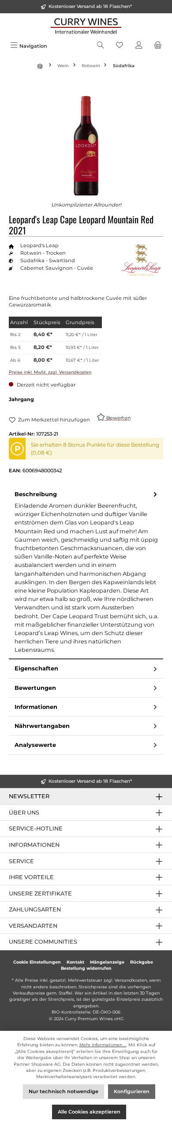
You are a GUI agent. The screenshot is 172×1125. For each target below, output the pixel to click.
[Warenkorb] (158, 46)
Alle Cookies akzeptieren (89, 1112)
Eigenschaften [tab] (36, 668)
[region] (86, 145)
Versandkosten (131, 980)
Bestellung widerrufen (86, 968)
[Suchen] (100, 46)
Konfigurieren (132, 1091)
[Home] (41, 65)
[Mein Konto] (139, 46)
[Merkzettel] (119, 46)
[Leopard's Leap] (141, 260)
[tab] (86, 572)
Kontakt (75, 962)
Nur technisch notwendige (63, 1091)
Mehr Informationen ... (102, 1044)
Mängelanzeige (107, 962)
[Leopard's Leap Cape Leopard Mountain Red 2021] (86, 145)
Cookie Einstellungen (37, 962)
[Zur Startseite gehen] (86, 26)
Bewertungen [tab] (35, 688)
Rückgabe (141, 962)
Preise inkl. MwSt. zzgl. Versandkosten (50, 372)
